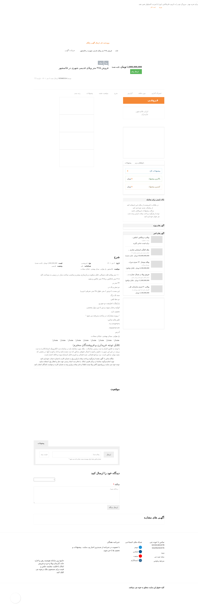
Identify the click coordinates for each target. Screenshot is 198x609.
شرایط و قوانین (159, 561)
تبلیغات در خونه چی (99, 36)
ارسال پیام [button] (135, 72)
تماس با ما (99, 39)
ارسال (109, 454)
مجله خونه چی (159, 557)
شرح (116, 93)
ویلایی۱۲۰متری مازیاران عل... (138, 287)
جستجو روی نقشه (99, 33)
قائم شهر (139, 111)
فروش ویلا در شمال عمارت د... (138, 274)
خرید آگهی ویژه (99, 30)
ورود (160, 7)
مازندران (145, 114)
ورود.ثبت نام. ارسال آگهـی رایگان (98, 43)
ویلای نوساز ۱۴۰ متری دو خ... (138, 262)
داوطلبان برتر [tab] (139, 163)
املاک (101, 63)
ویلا (106, 63)
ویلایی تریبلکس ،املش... (140, 237)
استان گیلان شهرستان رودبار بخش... (140, 277)
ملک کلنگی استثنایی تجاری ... (138, 250)
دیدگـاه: (116, 484)
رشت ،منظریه (145, 240)
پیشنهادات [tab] (128, 163)
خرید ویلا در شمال (99, 27)
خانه (116, 51)
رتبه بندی (77, 93)
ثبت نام (153, 7)
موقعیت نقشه (104, 93)
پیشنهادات (89, 93)
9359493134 (63, 78)
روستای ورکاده (145, 265)
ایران (146, 111)
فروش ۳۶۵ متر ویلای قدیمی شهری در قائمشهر (96, 51)
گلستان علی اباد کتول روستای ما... (140, 290)
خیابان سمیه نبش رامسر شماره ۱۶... (139, 252)
